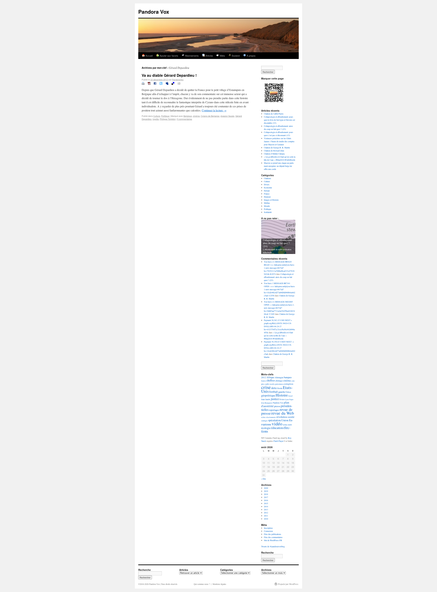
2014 (266, 506)
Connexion (268, 531)
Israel (290, 396)
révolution (281, 417)
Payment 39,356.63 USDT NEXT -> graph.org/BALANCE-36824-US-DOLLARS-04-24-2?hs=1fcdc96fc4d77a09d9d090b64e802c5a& (279, 347)
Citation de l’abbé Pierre (273, 113)
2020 (266, 488)
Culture (156, 116)
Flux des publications (272, 534)
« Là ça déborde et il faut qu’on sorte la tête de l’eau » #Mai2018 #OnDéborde (278, 335)
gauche (281, 391)
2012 (263, 377)
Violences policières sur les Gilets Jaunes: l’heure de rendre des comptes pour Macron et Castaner (279, 141)
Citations (267, 178)
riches (263, 417)
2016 (266, 500)
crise (266, 387)
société (291, 417)
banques (288, 377)
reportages (274, 410)
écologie (266, 428)
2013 (266, 509)
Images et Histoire (271, 199)
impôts (156, 119)
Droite (279, 388)
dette (274, 388)
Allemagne (279, 377)
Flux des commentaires (273, 537)
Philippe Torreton (168, 119)
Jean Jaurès (265, 399)
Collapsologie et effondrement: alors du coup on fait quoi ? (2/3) (278, 277)
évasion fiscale (227, 116)
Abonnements (191, 55)
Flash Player (278, 441)
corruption (288, 383)
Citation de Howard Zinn (274, 150)
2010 (266, 518)
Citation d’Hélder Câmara (274, 153)
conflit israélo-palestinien (273, 384)
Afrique (270, 377)
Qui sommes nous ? (202, 584)
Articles (209, 55)
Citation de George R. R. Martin (277, 147)
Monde (267, 206)
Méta (222, 55)
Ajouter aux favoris (168, 55)
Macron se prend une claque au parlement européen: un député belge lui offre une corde (279, 166)
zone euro (287, 424)
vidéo (277, 424)
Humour (267, 196)
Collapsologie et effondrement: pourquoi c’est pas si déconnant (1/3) (278, 243)
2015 (266, 503)
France (266, 193)
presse (277, 406)
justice (275, 399)
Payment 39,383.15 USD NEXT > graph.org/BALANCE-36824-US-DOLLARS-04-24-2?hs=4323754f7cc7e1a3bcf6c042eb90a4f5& (279, 326)
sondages (264, 420)
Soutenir (235, 55)
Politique (165, 116)
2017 (266, 497)
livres (282, 399)
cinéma (196, 116)
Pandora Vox (153, 11)
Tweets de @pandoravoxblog (273, 546)
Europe (267, 190)
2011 (266, 515)
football (273, 392)
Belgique (188, 116)
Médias (267, 202)
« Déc (263, 478)
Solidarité (268, 212)
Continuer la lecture (214, 110)
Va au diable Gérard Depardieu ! (169, 75)
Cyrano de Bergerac (210, 116)
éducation (277, 428)
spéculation (274, 420)
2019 (266, 491)
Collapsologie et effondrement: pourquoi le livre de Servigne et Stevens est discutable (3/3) (279, 119)
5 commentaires (184, 119)
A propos (251, 55)
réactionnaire (271, 417)
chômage (279, 380)
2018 (266, 494)
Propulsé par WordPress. (288, 584)
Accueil (149, 55)
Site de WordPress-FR (273, 540)
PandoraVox (178, 79)
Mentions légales (219, 584)
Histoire (282, 395)
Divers (266, 184)
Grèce (288, 391)
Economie (268, 187)
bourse (263, 381)
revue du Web (282, 413)
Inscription (268, 528)
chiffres (270, 380)
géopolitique (268, 395)
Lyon (287, 399)
